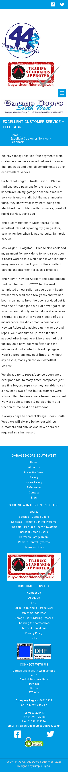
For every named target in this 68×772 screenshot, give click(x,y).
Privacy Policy (34, 633)
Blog (34, 497)
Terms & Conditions (34, 628)
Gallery (34, 477)
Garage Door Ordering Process (34, 618)
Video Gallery (34, 482)
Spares (34, 511)
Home (15, 135)
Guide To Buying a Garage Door (34, 607)
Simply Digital (42, 766)
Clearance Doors (34, 547)
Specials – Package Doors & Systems (34, 526)
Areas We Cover (34, 472)
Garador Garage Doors (34, 532)
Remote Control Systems (34, 542)
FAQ (33, 602)
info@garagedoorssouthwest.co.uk (38, 725)
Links (34, 638)
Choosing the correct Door (34, 623)
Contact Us (34, 592)
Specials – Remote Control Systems (34, 521)
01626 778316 (37, 721)
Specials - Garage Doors (34, 516)
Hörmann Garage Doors (34, 537)
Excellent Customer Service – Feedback (31, 140)
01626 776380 (37, 717)
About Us (34, 467)
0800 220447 (36, 712)
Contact (34, 492)
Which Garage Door (34, 612)
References (34, 487)
